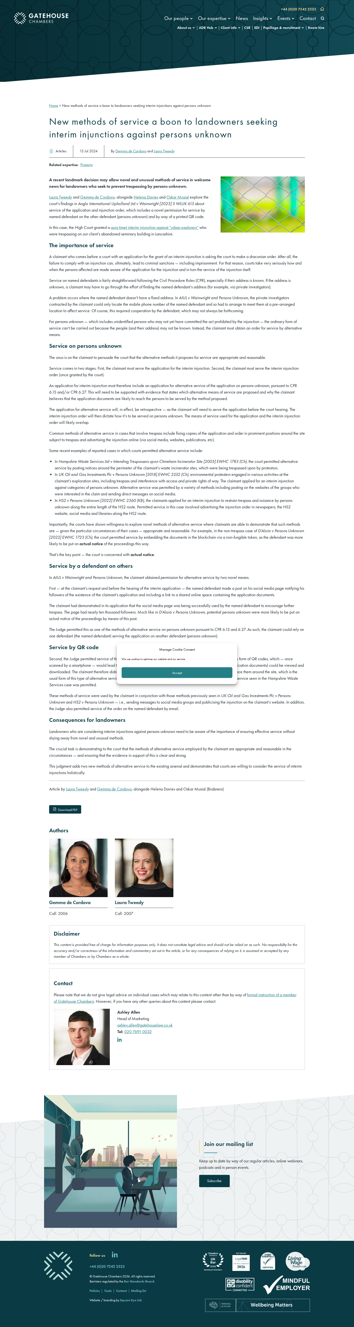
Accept (177, 672)
